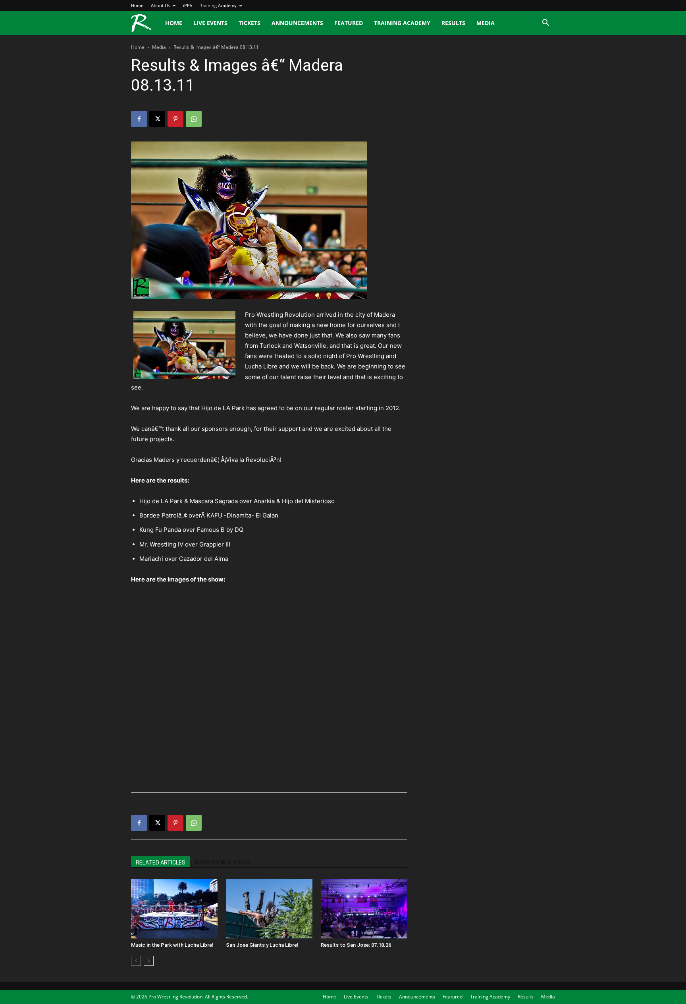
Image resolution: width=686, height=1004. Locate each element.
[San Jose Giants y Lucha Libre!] (269, 908)
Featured (348, 23)
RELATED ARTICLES (160, 862)
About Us (160, 5)
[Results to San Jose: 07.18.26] (364, 908)
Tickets (249, 23)
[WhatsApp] (194, 119)
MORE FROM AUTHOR (222, 862)
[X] (157, 119)
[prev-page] (136, 961)
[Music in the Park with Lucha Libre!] (174, 908)
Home (137, 5)
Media (485, 23)
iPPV (188, 5)
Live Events (210, 23)
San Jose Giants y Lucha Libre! (262, 945)
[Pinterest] (175, 119)
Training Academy (218, 5)
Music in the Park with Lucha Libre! (172, 945)
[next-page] (149, 961)
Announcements (297, 23)
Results (453, 23)
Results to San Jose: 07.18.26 (356, 945)
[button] (545, 23)
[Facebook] (139, 119)
